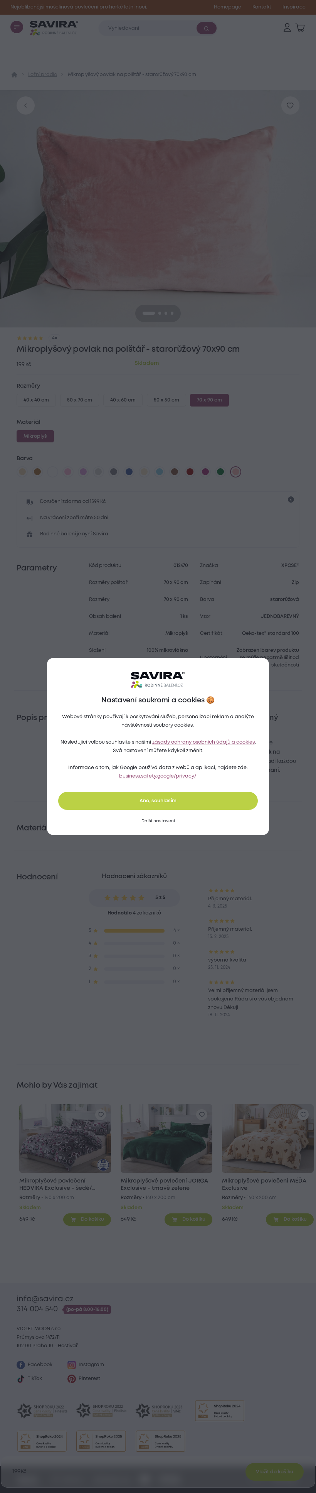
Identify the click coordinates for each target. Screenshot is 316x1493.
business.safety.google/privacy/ (157, 776)
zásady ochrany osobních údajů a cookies (203, 742)
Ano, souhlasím (158, 801)
